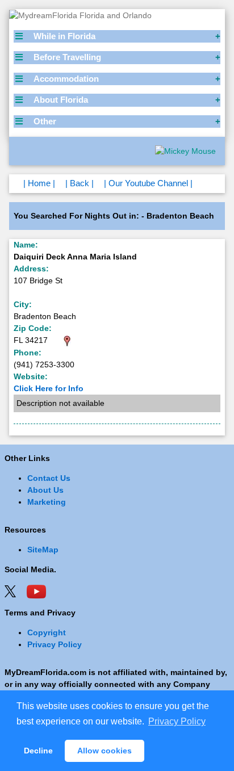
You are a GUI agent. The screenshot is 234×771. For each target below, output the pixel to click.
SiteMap (42, 549)
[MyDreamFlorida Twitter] (10, 590)
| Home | (39, 183)
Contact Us (48, 478)
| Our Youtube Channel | (148, 183)
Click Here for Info (48, 388)
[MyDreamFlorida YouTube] (36, 590)
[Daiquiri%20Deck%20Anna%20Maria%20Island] (67, 340)
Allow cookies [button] (104, 750)
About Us (45, 490)
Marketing (46, 501)
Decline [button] (38, 750)
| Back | (79, 183)
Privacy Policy (54, 644)
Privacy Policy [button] (177, 721)
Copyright (46, 632)
